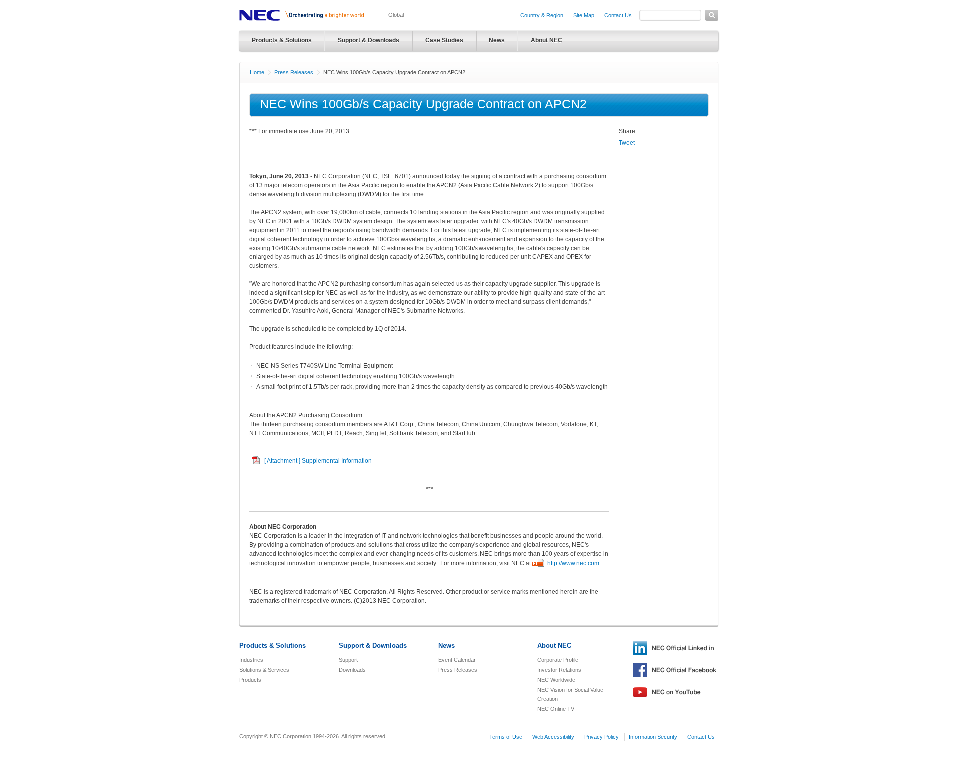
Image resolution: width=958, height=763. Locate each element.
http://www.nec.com (573, 563)
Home (257, 72)
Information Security (653, 737)
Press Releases (293, 72)
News (497, 40)
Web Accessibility (553, 737)
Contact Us (618, 15)
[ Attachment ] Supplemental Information (318, 460)
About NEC (546, 40)
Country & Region (541, 15)
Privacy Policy (601, 737)
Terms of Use (505, 737)
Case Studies (444, 40)
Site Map (583, 15)
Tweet (627, 142)
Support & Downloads (368, 40)
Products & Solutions (282, 40)
